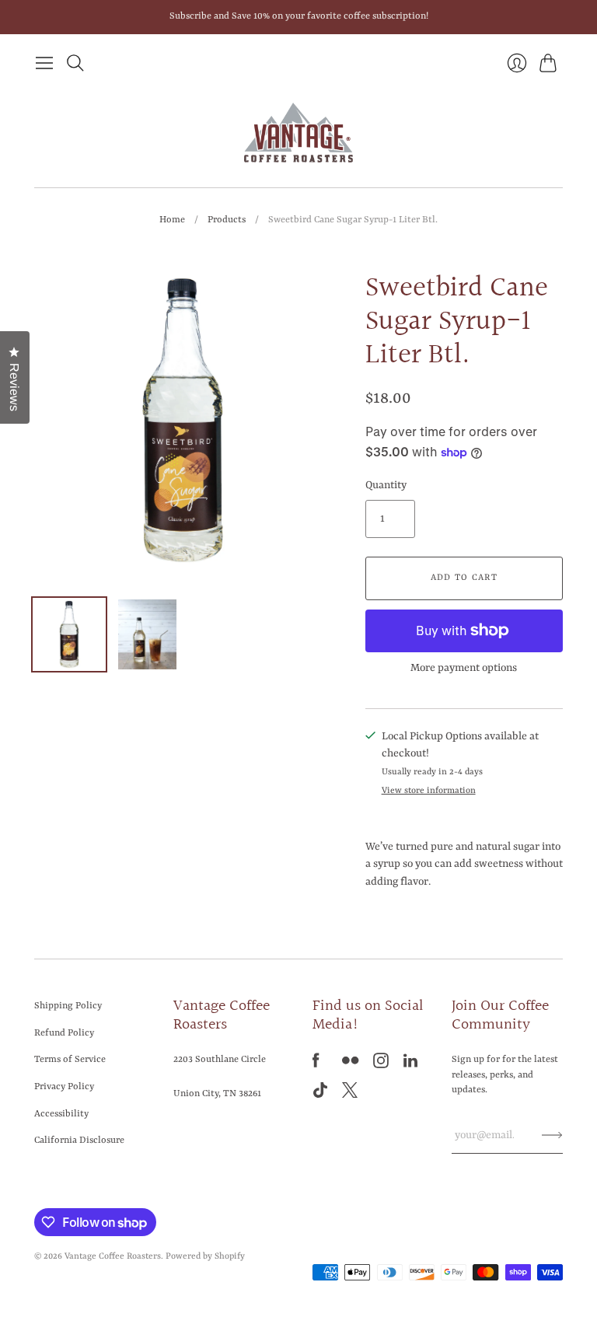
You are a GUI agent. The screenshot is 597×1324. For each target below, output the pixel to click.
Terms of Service (70, 1059)
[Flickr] (350, 1065)
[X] (350, 1094)
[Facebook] (315, 1065)
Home (172, 220)
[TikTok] (320, 1094)
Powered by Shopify (205, 1257)
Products (227, 220)
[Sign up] (552, 1135)
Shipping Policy (68, 1006)
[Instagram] (381, 1065)
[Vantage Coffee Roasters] (298, 133)
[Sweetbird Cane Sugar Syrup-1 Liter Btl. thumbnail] (69, 634)
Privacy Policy (64, 1086)
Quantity (386, 485)
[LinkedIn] (410, 1065)
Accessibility (61, 1114)
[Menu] (44, 63)
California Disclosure (79, 1140)
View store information (429, 791)
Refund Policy (64, 1033)
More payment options (463, 668)
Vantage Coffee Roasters (113, 1257)
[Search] (75, 63)
